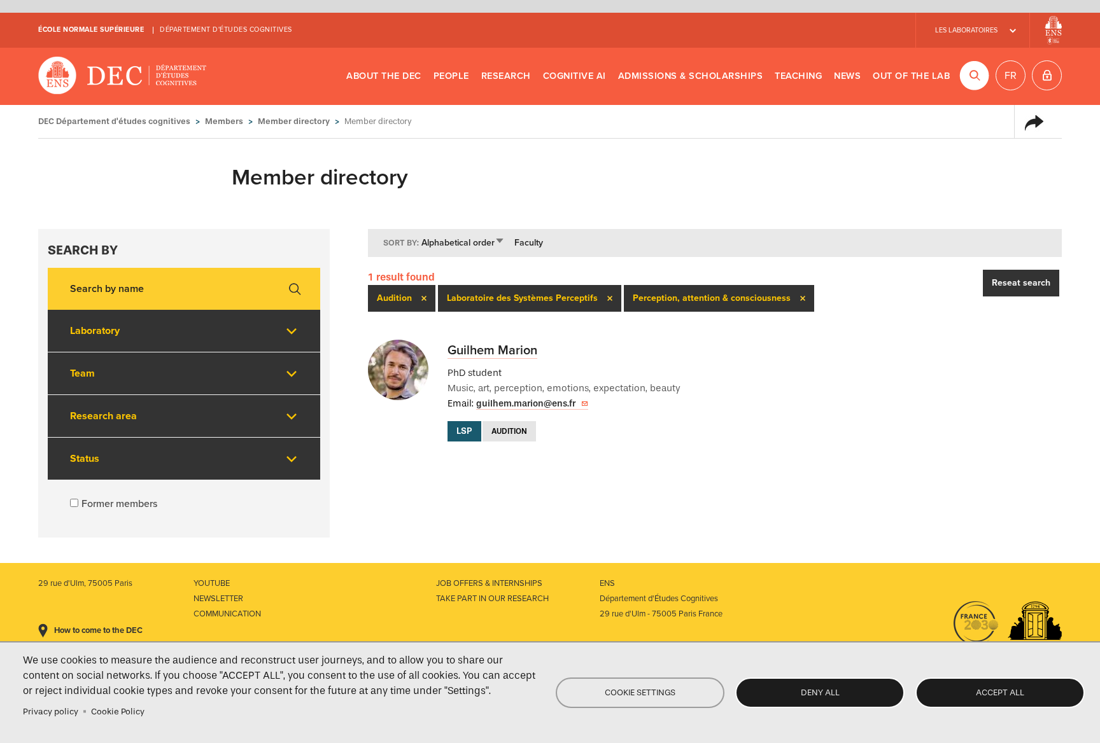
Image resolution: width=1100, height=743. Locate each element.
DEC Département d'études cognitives (122, 76)
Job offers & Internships (489, 583)
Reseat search (1021, 282)
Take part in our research (492, 599)
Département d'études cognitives (226, 29)
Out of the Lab (911, 76)
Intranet (1047, 75)
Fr (1011, 75)
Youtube (212, 583)
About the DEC (383, 76)
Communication (227, 614)
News (847, 76)
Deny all (820, 692)
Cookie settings (640, 692)
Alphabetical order (463, 242)
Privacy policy (50, 711)
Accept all (1000, 692)
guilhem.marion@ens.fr (525, 403)
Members (224, 121)
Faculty (528, 242)
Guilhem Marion (492, 350)
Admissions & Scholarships (690, 76)
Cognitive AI (574, 76)
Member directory (294, 121)
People (451, 76)
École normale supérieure (91, 29)
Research (506, 76)
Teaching (798, 76)
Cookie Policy (118, 711)
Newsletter (218, 599)
